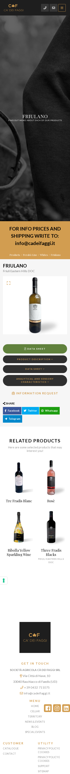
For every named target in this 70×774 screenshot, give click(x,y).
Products (15, 254)
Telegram (14, 418)
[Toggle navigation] (62, 8)
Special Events (35, 732)
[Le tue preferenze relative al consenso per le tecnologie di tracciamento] (3, 580)
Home (35, 706)
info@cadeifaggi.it (36, 693)
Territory (35, 716)
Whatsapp (51, 410)
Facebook (13, 410)
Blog (35, 726)
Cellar (35, 711)
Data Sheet (36, 348)
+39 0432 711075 (37, 687)
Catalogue (11, 748)
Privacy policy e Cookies (49, 750)
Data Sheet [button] (34, 369)
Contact (9, 753)
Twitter (32, 410)
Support (44, 766)
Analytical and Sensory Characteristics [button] (35, 380)
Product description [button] (34, 359)
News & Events (35, 721)
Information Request (36, 393)
